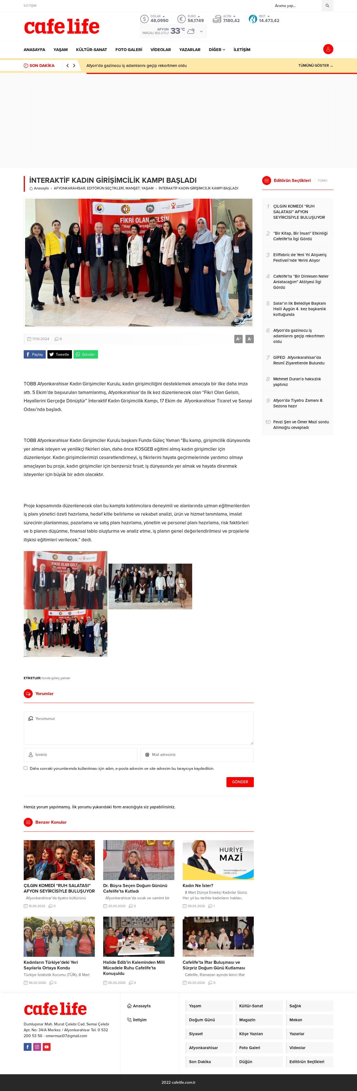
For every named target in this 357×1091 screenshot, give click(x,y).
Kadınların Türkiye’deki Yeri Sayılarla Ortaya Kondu (51, 965)
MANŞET (133, 188)
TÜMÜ (322, 180)
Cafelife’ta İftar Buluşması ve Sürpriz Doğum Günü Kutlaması (214, 965)
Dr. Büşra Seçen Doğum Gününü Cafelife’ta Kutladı (135, 888)
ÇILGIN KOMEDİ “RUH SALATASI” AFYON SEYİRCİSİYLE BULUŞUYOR (59, 888)
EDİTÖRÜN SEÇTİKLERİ (105, 188)
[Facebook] (28, 1047)
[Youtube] (46, 1047)
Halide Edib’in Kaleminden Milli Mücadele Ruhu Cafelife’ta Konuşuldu (134, 968)
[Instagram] (37, 1047)
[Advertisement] (178, 120)
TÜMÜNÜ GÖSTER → (315, 65)
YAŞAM (147, 188)
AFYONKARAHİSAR (69, 188)
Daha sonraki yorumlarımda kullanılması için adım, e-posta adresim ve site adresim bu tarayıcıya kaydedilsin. (122, 768)
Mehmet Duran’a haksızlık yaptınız (118, 65)
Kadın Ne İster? (198, 885)
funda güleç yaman (56, 678)
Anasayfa (41, 188)
